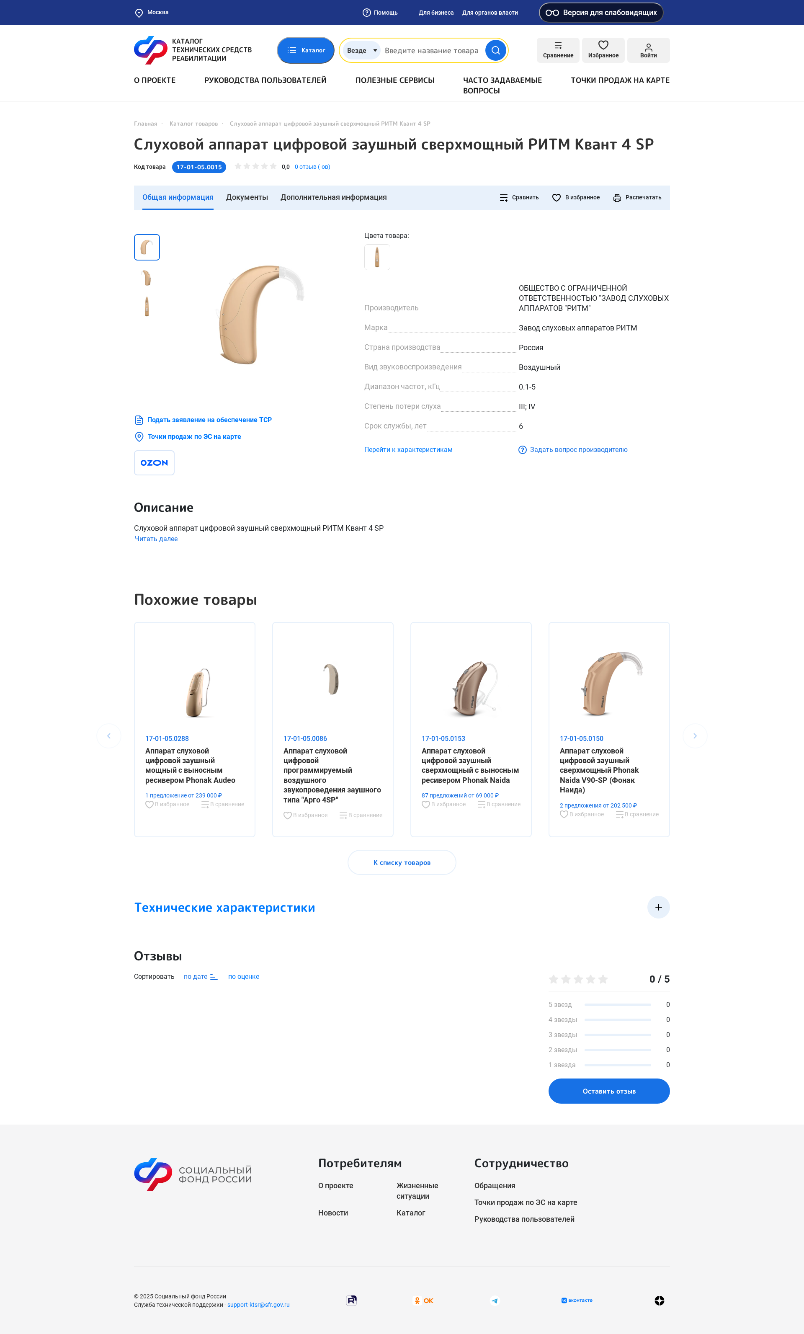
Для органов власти (490, 12)
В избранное (582, 197)
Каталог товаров (194, 123)
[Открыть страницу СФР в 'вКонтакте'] (577, 1300)
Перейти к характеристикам (408, 450)
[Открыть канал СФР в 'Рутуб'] (351, 1300)
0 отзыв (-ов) (312, 166)
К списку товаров (402, 862)
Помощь (386, 12)
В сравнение (226, 804)
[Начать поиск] (495, 50)
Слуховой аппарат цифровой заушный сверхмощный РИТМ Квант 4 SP (394, 144)
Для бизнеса (436, 12)
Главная (145, 123)
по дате (196, 977)
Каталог (411, 1212)
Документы (247, 197)
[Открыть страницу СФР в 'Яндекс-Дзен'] (659, 1300)
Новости (333, 1212)
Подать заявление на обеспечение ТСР (209, 420)
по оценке (243, 977)
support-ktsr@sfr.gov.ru (258, 1304)
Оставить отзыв (609, 1091)
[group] (264, 314)
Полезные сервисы (395, 80)
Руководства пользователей (265, 80)
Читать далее (156, 539)
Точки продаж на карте (620, 80)
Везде (356, 50)
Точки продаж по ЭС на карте (194, 437)
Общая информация (178, 197)
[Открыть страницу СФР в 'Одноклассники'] (422, 1300)
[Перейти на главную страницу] (193, 50)
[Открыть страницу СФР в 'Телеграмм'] (494, 1300)
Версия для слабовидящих (610, 12)
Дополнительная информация (334, 197)
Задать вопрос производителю (579, 450)
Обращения (494, 1185)
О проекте (155, 80)
